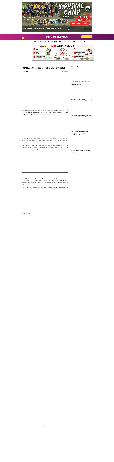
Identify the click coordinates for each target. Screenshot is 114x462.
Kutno (22, 65)
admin (27, 71)
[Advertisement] (45, 127)
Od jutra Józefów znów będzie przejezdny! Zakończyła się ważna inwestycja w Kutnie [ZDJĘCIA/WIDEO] (80, 133)
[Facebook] (23, 38)
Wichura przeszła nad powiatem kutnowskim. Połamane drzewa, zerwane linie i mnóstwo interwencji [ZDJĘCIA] (81, 83)
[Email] (31, 107)
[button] (57, 17)
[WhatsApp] (28, 107)
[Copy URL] (34, 107)
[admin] (22, 71)
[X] (25, 107)
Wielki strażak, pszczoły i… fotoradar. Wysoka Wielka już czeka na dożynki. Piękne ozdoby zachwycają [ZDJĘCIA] (81, 151)
